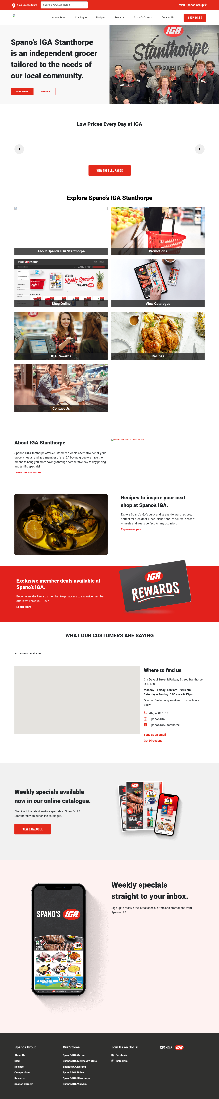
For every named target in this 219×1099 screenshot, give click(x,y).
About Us (19, 1055)
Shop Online (61, 304)
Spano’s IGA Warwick (75, 1084)
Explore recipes (131, 529)
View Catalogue (158, 304)
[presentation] (19, 149)
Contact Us (61, 409)
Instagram (121, 1061)
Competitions (22, 1072)
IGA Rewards (61, 356)
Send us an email (155, 734)
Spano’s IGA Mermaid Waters (80, 1061)
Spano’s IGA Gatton (74, 1055)
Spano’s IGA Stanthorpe (165, 725)
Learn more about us (27, 472)
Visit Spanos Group (191, 5)
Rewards (19, 1078)
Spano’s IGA (157, 719)
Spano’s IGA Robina (74, 1072)
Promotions (158, 251)
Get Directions (153, 740)
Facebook (121, 1055)
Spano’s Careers (23, 1084)
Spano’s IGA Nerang (74, 1066)
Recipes (158, 356)
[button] (22, 91)
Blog (17, 1061)
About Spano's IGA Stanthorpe (61, 251)
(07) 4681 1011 (158, 713)
